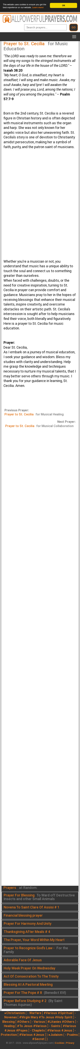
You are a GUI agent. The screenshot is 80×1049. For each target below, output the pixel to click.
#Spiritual (65, 1013)
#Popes (22, 1030)
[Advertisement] (40, 209)
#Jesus (9, 1030)
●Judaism (55, 1035)
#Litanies (54, 1022)
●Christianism (14, 1013)
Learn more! (38, 7)
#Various (50, 1013)
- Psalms (71, 1035)
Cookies (59, 1043)
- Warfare (34, 1013)
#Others (23, 1022)
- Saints (54, 1026)
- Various (38, 1022)
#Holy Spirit (63, 1017)
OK (63, 5)
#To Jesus (46, 1017)
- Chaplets (37, 1030)
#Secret (38, 1039)
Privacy (70, 1043)
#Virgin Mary (28, 1017)
